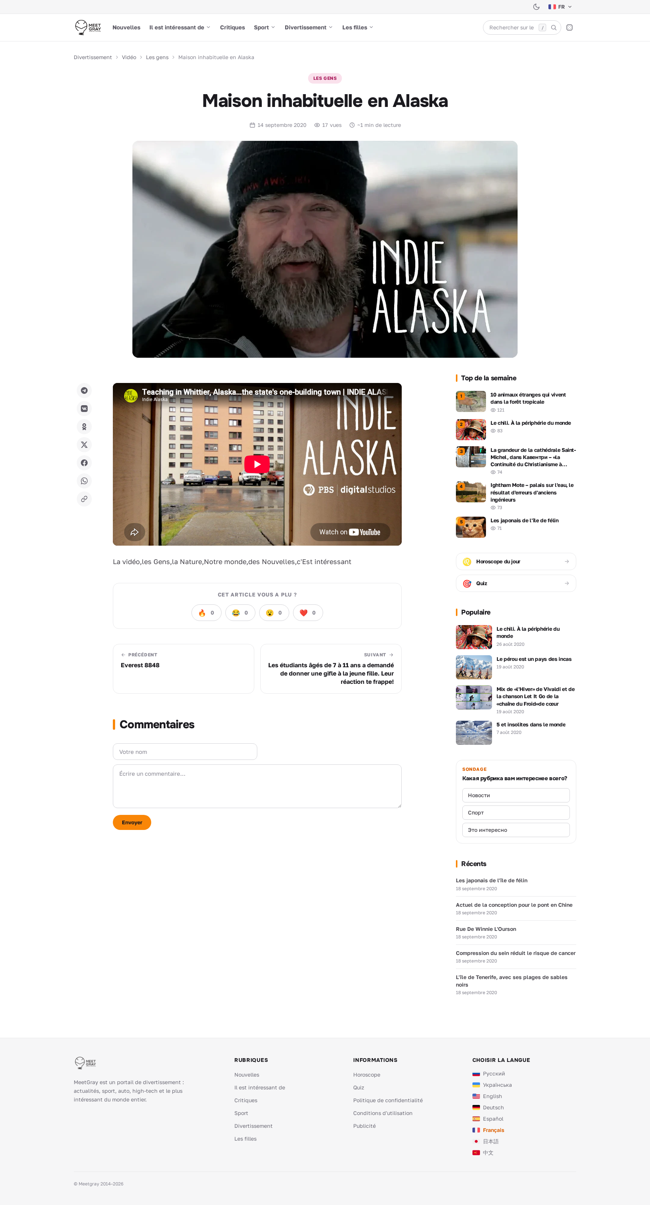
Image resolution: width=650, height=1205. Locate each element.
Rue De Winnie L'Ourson (486, 929)
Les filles (354, 27)
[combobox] (522, 27)
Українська (497, 1084)
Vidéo (129, 57)
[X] (84, 444)
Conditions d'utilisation (383, 1113)
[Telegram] (84, 390)
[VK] (84, 408)
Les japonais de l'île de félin (491, 880)
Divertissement (306, 27)
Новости (479, 795)
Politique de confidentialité (388, 1100)
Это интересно (487, 830)
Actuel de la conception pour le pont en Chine (514, 904)
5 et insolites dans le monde (531, 724)
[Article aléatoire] (569, 27)
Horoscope (366, 1074)
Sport (261, 27)
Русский (494, 1073)
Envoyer (132, 822)
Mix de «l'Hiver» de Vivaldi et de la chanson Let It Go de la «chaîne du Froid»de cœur (535, 696)
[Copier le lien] (84, 498)
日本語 (491, 1141)
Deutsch (493, 1107)
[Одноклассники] (84, 426)
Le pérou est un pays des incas (534, 659)
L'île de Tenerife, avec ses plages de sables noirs (512, 980)
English (492, 1096)
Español (493, 1118)
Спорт (476, 812)
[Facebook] (84, 462)
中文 (488, 1152)
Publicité (364, 1126)
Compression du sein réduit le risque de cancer (516, 953)
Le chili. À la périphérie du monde (528, 632)
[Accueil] (88, 27)
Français (493, 1130)
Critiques (232, 27)
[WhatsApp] (84, 480)
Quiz (358, 1087)
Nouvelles (126, 27)
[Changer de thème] (536, 7)
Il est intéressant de (176, 27)
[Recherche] (553, 27)
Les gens (157, 57)
